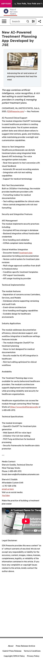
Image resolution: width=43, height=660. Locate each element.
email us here (8, 489)
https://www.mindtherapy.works (24, 407)
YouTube (6, 495)
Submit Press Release (12, 651)
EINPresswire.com (16, 111)
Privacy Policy (33, 656)
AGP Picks (6, 4)
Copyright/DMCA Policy (14, 656)
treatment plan (25, 253)
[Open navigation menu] (4, 21)
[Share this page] (39, 21)
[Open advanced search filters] (33, 21)
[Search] (28, 21)
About (10, 646)
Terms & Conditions (32, 651)
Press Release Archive (25, 646)
